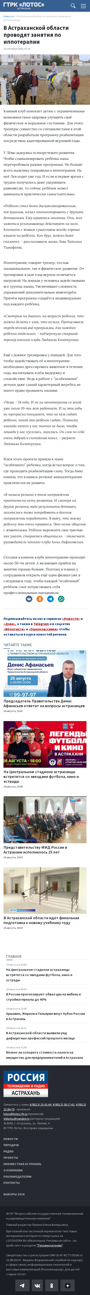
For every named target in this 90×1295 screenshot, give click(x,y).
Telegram (41, 624)
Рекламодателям (17, 1177)
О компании (12, 1170)
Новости (10, 1139)
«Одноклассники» (43, 629)
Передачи (11, 1145)
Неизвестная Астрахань (22, 1164)
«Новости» (71, 618)
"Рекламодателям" (49, 1245)
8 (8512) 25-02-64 (40, 1104)
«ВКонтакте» (14, 629)
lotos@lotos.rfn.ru (15, 1114)
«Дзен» (9, 624)
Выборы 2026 (13, 1194)
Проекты (10, 1158)
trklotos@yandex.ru (16, 1119)
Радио (8, 1151)
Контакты (11, 1183)
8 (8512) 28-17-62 (63, 1104)
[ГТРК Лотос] (23, 7)
